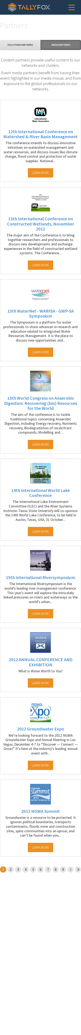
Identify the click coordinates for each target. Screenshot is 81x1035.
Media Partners (61, 44)
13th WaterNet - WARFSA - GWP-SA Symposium (40, 313)
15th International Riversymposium (40, 577)
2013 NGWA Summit (40, 811)
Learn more (40, 173)
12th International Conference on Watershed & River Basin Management (40, 134)
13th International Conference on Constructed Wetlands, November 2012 (40, 223)
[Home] (29, 7)
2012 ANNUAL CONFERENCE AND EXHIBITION (40, 662)
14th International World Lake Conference (40, 493)
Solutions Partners (20, 44)
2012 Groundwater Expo (40, 728)
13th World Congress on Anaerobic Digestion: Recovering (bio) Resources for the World (40, 403)
